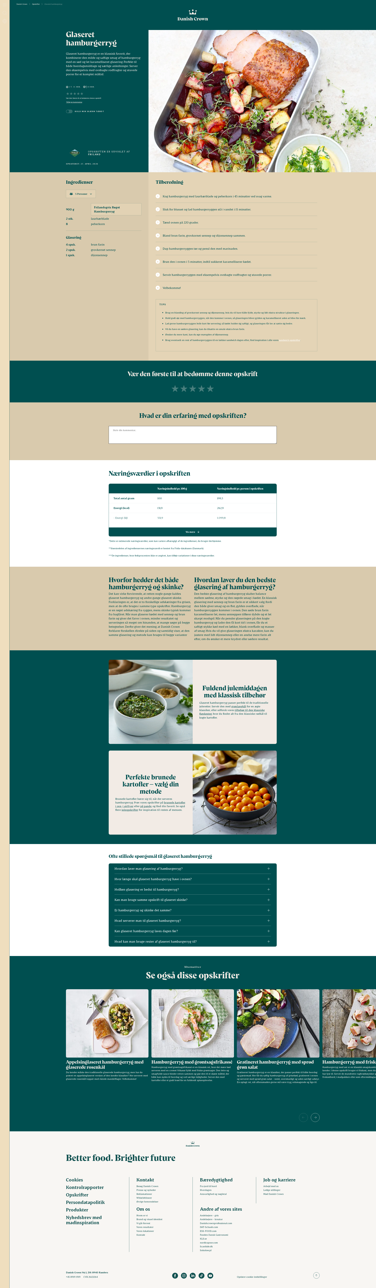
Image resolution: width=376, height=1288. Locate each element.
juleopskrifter (129, 809)
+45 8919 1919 (73, 1276)
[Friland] (75, 153)
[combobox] (81, 194)
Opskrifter (36, 4)
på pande (145, 806)
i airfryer (127, 806)
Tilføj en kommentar (74, 102)
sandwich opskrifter (289, 340)
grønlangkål (238, 706)
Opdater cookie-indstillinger (252, 1276)
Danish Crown (22, 4)
